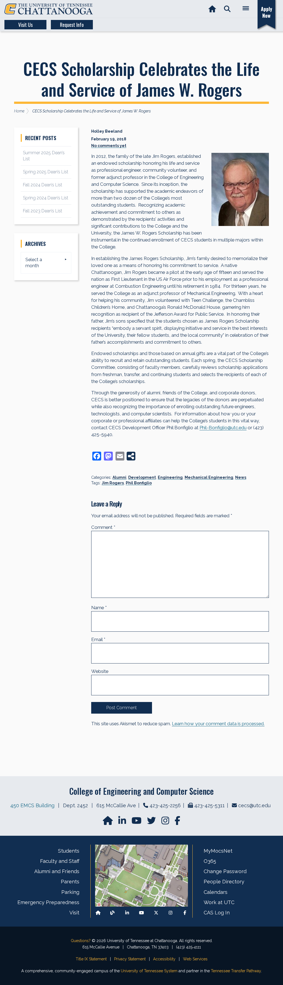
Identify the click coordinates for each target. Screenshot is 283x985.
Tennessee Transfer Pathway (236, 971)
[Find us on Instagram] (165, 822)
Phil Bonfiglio (139, 483)
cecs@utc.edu (254, 805)
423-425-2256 (165, 805)
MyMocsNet (218, 851)
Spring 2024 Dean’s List (45, 197)
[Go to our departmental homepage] (108, 822)
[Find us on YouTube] (137, 822)
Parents (70, 881)
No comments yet (108, 145)
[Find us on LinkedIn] (122, 822)
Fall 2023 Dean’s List (42, 211)
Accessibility (164, 959)
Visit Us (25, 24)
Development (142, 477)
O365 (210, 861)
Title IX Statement (91, 959)
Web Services (195, 959)
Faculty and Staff (59, 861)
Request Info (72, 24)
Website (99, 671)
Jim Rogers (113, 483)
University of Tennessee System (149, 971)
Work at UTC (219, 902)
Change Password (225, 871)
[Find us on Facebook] (185, 913)
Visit (74, 912)
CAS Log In (217, 912)
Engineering (170, 477)
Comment (103, 527)
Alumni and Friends (56, 871)
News (240, 477)
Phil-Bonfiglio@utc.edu (223, 427)
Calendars (215, 892)
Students (68, 851)
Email (98, 639)
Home (19, 111)
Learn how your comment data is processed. (218, 723)
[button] (227, 9)
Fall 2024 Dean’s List (42, 184)
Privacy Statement (130, 959)
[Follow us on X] (156, 913)
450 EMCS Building (32, 805)
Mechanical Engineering (209, 477)
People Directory (224, 881)
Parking (70, 892)
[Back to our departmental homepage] (98, 913)
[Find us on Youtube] (141, 913)
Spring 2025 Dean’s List (45, 171)
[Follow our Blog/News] (112, 913)
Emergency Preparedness (48, 902)
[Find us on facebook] (177, 822)
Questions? (81, 940)
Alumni (119, 477)
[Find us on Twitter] (152, 822)
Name (99, 607)
